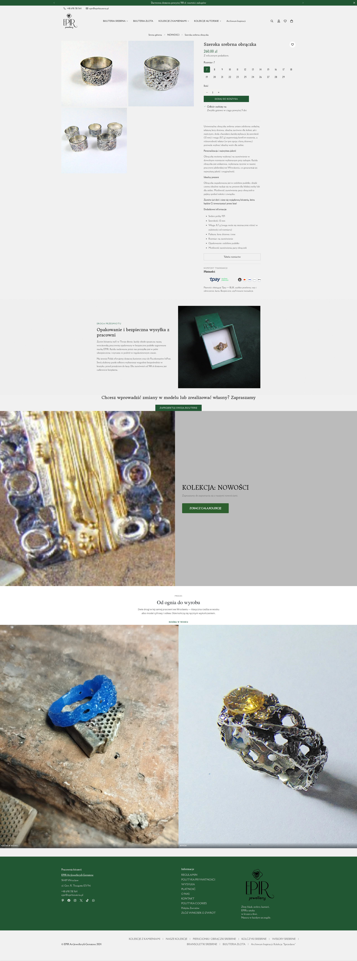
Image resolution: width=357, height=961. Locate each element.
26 (260, 76)
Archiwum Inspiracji (236, 21)
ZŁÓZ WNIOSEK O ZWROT (198, 912)
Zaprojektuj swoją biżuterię (178, 408)
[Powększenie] (122, 47)
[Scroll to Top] (351, 946)
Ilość (206, 85)
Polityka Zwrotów (190, 908)
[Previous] (54, 3)
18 (291, 69)
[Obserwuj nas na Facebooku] (68, 900)
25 (245, 76)
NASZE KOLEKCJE (176, 938)
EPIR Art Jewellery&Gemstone (77, 875)
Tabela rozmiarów (232, 256)
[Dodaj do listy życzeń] (292, 44)
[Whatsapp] (93, 900)
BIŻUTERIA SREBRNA (114, 21)
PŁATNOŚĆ (188, 889)
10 (230, 69)
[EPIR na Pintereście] (62, 900)
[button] (291, 21)
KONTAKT (187, 898)
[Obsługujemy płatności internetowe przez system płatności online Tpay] (232, 279)
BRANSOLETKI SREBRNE (202, 944)
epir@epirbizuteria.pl (72, 895)
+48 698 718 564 (69, 891)
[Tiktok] (87, 900)
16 (276, 69)
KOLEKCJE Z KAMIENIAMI (173, 21)
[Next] (303, 3)
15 (268, 69)
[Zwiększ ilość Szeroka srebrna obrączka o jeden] (219, 92)
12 (245, 69)
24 (253, 76)
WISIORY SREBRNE (284, 938)
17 (283, 69)
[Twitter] (81, 900)
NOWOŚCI (173, 34)
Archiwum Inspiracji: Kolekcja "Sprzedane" (273, 944)
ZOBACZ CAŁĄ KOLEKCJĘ (205, 508)
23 (237, 76)
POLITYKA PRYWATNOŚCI (198, 879)
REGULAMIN (189, 874)
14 (260, 69)
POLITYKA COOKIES (194, 903)
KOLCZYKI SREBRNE (254, 938)
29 (283, 76)
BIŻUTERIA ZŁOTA (143, 21)
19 (207, 76)
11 (237, 69)
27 (268, 76)
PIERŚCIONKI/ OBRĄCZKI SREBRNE (214, 938)
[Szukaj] (272, 21)
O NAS (185, 893)
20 (214, 76)
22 (230, 76)
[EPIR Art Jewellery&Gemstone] (69, 21)
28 (276, 76)
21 (222, 76)
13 (253, 69)
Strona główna (155, 34)
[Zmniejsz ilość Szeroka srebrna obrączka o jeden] (207, 92)
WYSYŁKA (188, 884)
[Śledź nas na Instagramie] (75, 900)
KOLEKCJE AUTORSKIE (206, 21)
